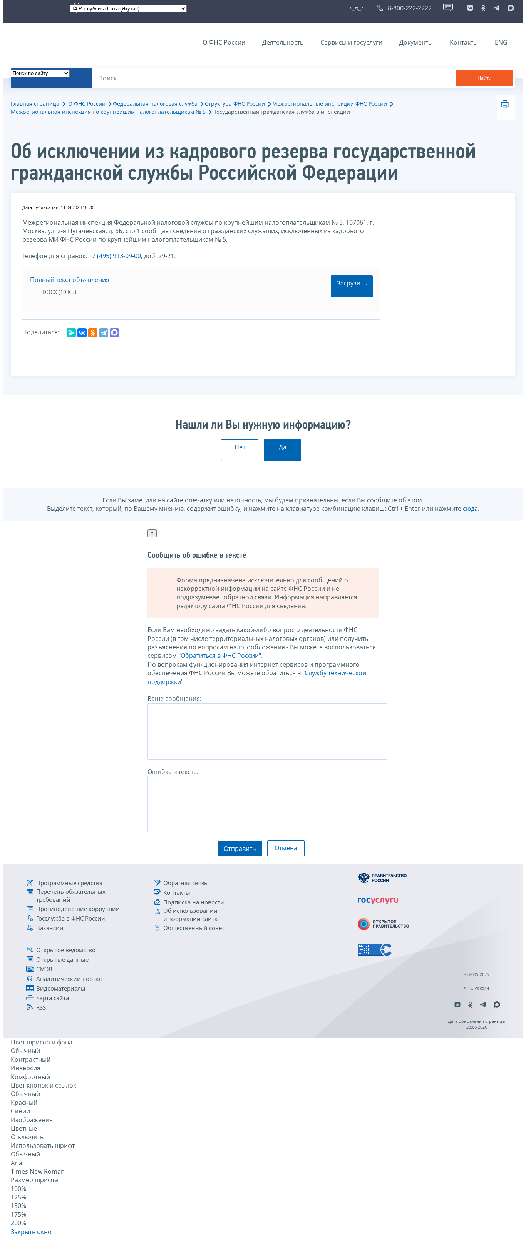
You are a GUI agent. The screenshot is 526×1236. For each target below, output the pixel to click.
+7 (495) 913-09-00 (115, 256)
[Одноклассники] (92, 332)
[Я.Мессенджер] (71, 332)
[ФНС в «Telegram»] (496, 8)
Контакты (464, 42)
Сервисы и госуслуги (351, 42)
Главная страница (35, 103)
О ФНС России (224, 42)
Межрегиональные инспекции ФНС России (329, 103)
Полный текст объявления (69, 279)
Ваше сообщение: (174, 698)
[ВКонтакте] (82, 332)
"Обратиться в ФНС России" (219, 655)
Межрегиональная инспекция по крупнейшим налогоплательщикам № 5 (108, 111)
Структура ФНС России (235, 103)
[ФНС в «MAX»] (509, 8)
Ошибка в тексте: (172, 771)
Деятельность (282, 42)
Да (282, 447)
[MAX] (114, 332)
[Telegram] (103, 332)
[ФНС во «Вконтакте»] (470, 8)
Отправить (240, 848)
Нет (240, 447)
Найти (484, 78)
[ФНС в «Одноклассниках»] (483, 8)
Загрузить (352, 283)
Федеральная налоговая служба (155, 103)
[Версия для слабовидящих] (358, 8)
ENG (501, 42)
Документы (416, 42)
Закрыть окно (31, 1232)
